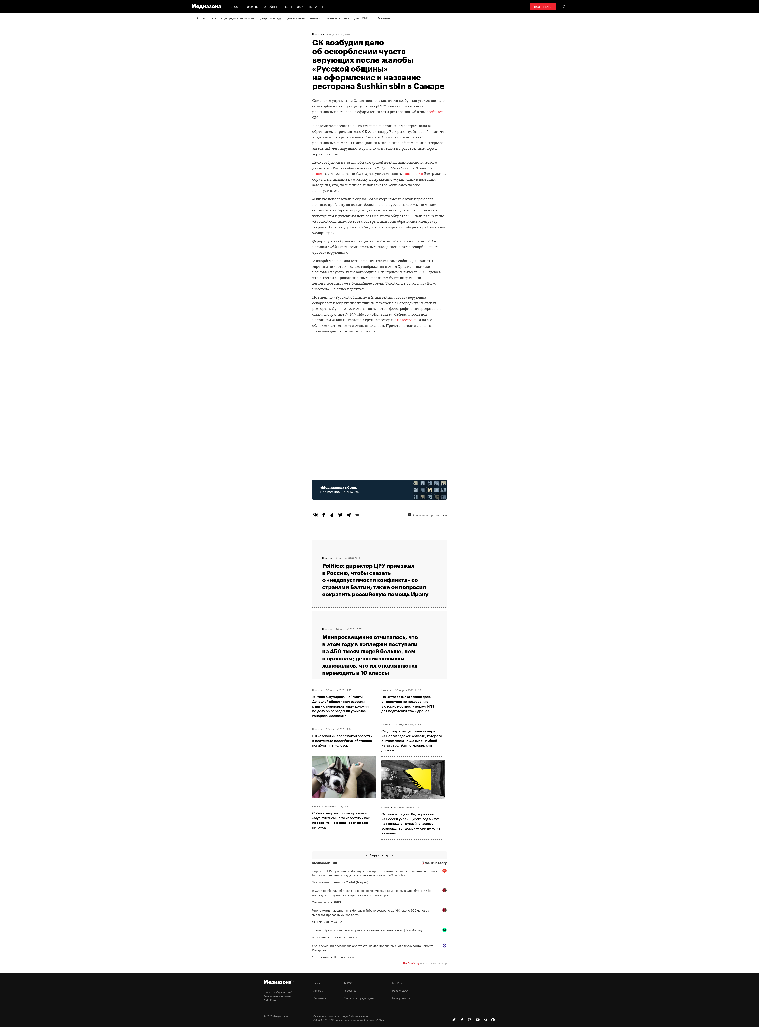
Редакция (319, 998)
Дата (300, 6)
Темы (316, 983)
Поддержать (542, 6)
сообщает (435, 112)
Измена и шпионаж (337, 18)
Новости (235, 6)
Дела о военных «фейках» (303, 18)
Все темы (383, 18)
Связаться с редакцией (430, 514)
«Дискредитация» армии (237, 18)
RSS (349, 983)
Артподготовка (206, 18)
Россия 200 (400, 990)
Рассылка (350, 990)
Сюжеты (252, 6)
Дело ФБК (361, 18)
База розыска (401, 998)
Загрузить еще (379, 855)
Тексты (287, 6)
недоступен (407, 320)
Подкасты (316, 6)
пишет (318, 174)
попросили (413, 174)
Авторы (318, 990)
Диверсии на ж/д (270, 18)
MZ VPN (397, 983)
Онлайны (270, 6)
